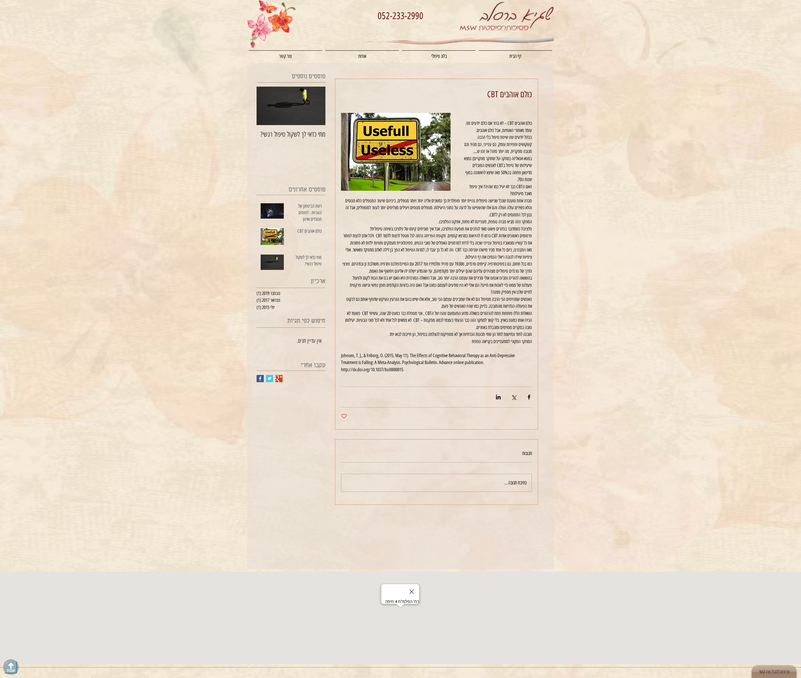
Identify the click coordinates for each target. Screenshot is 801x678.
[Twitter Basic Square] (269, 378)
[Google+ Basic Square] (279, 378)
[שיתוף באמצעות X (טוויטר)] (514, 397)
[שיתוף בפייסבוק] (529, 397)
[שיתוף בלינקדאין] (498, 397)
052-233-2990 (400, 16)
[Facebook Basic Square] (260, 378)
